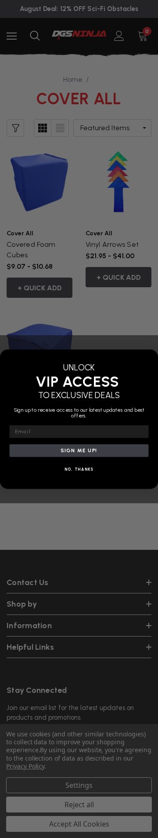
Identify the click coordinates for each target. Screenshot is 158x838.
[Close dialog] (151, 356)
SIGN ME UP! (79, 450)
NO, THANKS (79, 469)
